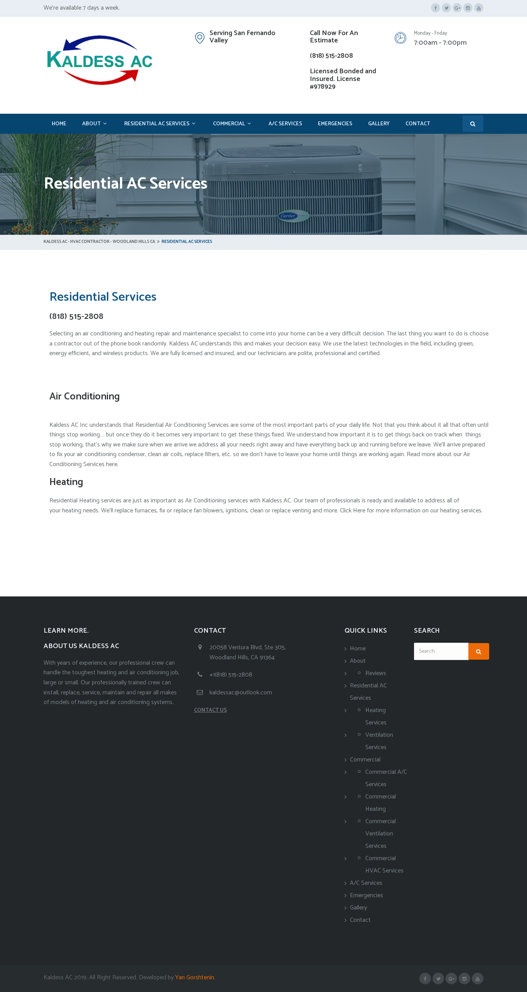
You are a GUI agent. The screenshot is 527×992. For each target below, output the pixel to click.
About (91, 124)
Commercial (229, 124)
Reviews (375, 673)
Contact (417, 124)
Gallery (379, 124)
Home (59, 124)
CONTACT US (210, 710)
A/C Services (285, 124)
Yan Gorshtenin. (194, 977)
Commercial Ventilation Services (380, 833)
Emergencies (335, 124)
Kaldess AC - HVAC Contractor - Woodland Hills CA (99, 241)
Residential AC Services (156, 124)
